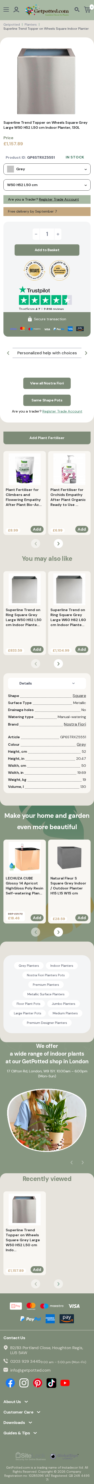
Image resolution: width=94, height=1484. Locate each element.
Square (79, 695)
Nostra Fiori (75, 724)
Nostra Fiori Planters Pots (46, 975)
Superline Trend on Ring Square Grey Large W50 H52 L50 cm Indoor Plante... (24, 617)
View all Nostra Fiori (47, 383)
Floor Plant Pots (28, 1004)
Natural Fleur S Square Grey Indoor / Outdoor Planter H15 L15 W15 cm (68, 886)
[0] (87, 10)
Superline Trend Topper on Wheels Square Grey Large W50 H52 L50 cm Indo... (23, 1240)
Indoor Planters (61, 966)
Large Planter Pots (27, 1013)
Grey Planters (29, 966)
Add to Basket (47, 250)
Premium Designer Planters (47, 1023)
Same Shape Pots (46, 400)
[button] (8, 352)
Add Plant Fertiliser (47, 437)
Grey (81, 744)
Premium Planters (46, 985)
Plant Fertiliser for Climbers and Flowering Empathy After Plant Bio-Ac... (24, 497)
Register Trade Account (59, 199)
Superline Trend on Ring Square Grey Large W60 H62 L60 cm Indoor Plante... (68, 617)
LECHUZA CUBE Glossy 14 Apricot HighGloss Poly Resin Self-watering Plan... (24, 886)
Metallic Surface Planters (46, 994)
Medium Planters (65, 1013)
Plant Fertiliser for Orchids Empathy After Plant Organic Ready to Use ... (68, 497)
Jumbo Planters (63, 1004)
